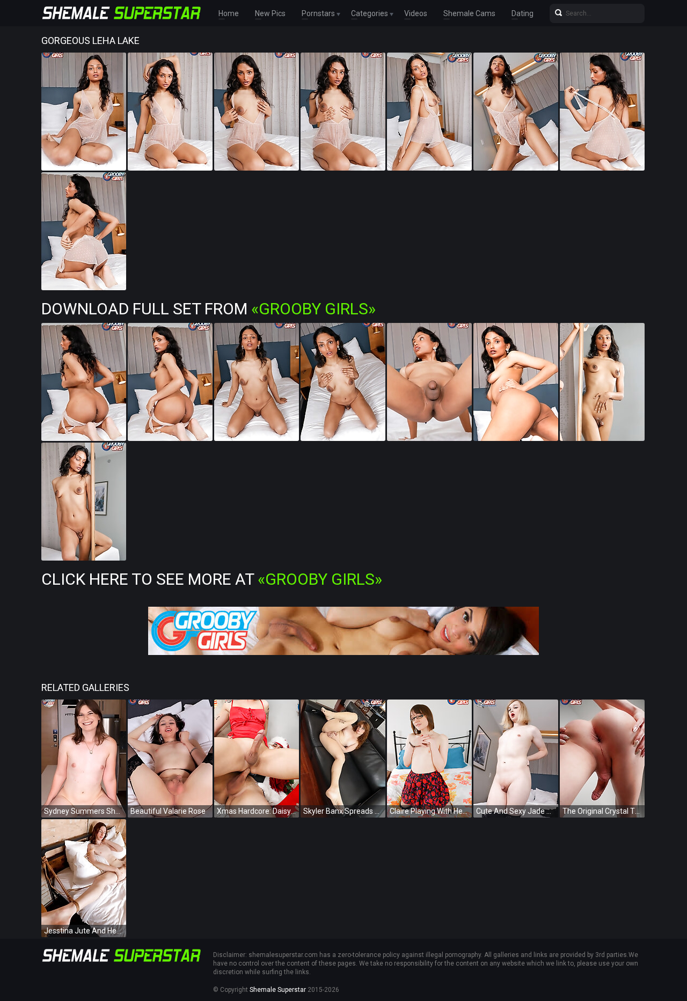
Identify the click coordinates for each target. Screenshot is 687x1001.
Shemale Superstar (278, 989)
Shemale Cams (469, 13)
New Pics (270, 13)
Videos (415, 13)
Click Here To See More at (211, 579)
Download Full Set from (208, 308)
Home (228, 13)
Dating (522, 13)
